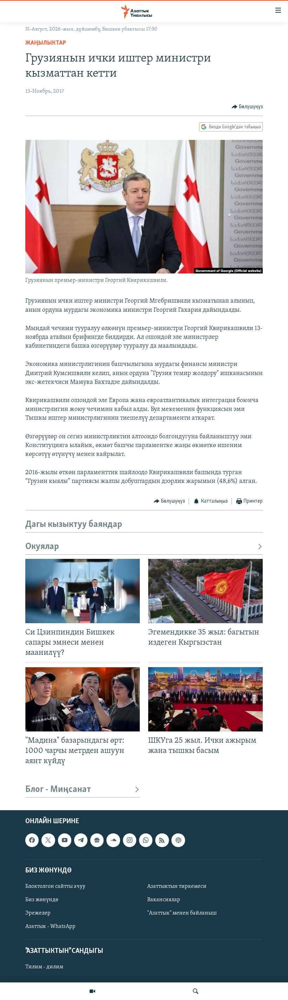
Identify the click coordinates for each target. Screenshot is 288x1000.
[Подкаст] (178, 840)
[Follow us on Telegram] (80, 840)
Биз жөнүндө (41, 900)
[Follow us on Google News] (97, 840)
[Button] (247, 106)
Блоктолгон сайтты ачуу (55, 886)
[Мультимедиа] (92, 991)
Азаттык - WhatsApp (50, 926)
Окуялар (42, 546)
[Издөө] (195, 991)
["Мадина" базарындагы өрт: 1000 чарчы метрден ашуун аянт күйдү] (82, 699)
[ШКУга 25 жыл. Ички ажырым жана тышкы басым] (205, 699)
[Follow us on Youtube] (64, 840)
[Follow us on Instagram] (129, 840)
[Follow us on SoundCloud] (113, 840)
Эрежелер (38, 913)
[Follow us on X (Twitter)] (48, 840)
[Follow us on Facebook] (32, 840)
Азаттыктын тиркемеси (177, 886)
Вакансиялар (163, 900)
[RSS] (162, 840)
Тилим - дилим (44, 967)
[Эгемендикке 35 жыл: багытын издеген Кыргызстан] (205, 591)
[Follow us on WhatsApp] (145, 840)
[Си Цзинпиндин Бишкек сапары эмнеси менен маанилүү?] (82, 591)
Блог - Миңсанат (58, 789)
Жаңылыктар (45, 43)
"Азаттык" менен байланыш (182, 913)
